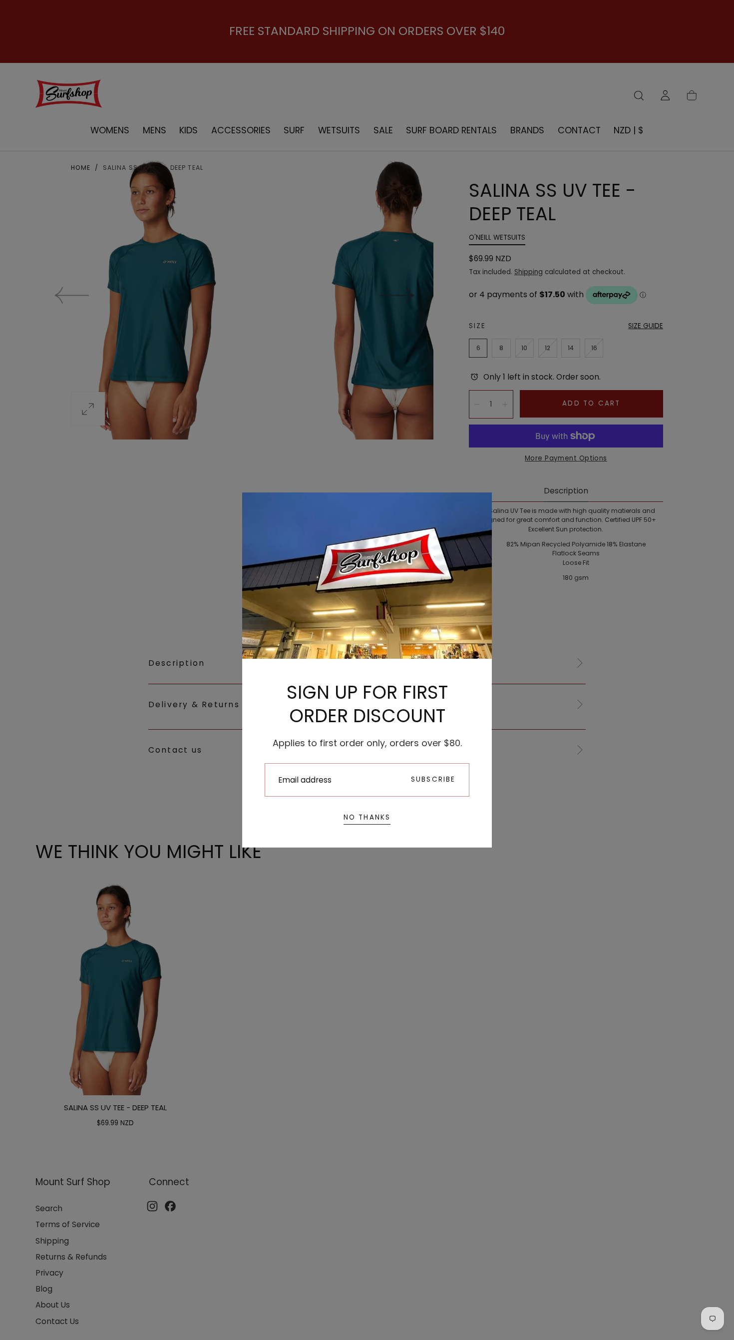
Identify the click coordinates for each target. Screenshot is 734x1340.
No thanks (367, 817)
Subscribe (433, 779)
